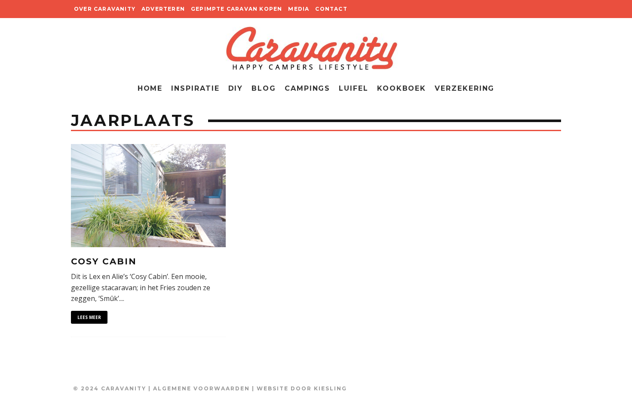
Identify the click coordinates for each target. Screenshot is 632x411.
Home (150, 88)
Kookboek (401, 88)
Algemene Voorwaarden (201, 388)
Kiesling (330, 388)
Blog (264, 88)
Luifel (353, 88)
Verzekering (464, 88)
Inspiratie (195, 88)
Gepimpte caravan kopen (236, 9)
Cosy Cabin (104, 261)
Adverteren (163, 9)
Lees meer (89, 317)
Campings (307, 88)
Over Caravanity (104, 9)
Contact (331, 9)
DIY (235, 88)
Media (298, 9)
